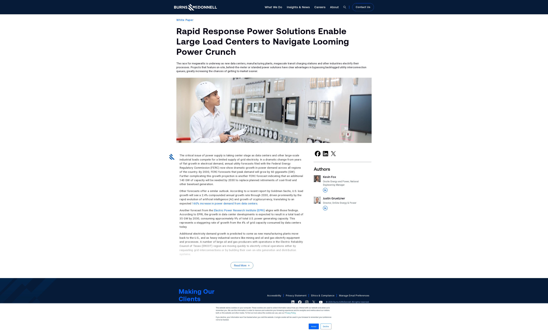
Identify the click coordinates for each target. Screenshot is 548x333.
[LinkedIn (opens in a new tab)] (293, 302)
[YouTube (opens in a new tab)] (321, 302)
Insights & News (298, 7)
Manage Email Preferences (354, 295)
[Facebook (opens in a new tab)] (300, 302)
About (334, 7)
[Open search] (344, 7)
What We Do (273, 7)
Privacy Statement (296, 295)
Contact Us (363, 7)
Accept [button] (313, 326)
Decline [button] (326, 326)
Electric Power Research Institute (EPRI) (239, 210)
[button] (325, 190)
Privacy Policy (290, 313)
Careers (320, 7)
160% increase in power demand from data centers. (225, 203)
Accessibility (274, 295)
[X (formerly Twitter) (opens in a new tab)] (314, 302)
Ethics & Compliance (323, 295)
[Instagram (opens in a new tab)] (307, 302)
